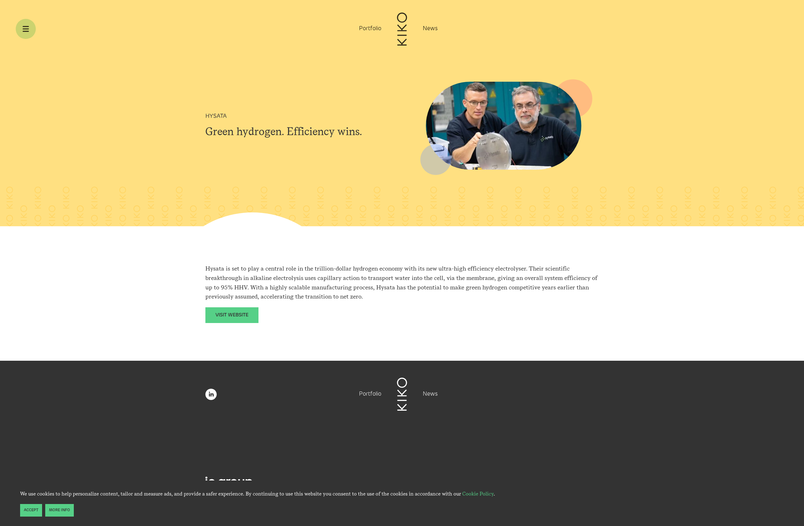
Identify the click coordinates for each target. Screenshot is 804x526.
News (430, 29)
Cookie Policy (478, 494)
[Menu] (26, 29)
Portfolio (370, 29)
